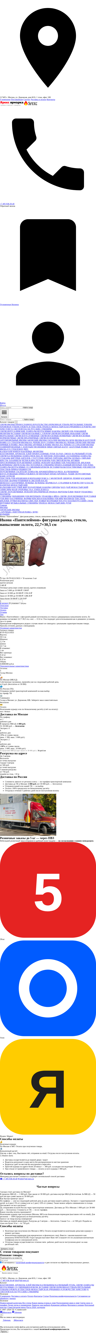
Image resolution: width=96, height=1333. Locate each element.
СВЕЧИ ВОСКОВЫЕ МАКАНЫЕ (66, 433)
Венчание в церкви (76, 1305)
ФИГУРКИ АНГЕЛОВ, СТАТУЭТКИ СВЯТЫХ (31, 458)
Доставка (4, 608)
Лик (2, 614)
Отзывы (3, 612)
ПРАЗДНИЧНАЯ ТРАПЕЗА (45, 492)
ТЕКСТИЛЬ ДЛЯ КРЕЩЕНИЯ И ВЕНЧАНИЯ (20, 478)
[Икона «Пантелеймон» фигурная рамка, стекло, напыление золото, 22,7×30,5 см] (25, 576)
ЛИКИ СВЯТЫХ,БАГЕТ (57, 447)
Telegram (18, 1312)
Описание (4, 606)
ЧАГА (63, 487)
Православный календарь (11, 1303)
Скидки (26, 99)
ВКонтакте (7, 1312)
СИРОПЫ (55, 487)
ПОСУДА (63, 501)
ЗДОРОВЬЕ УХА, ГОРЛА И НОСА (33, 489)
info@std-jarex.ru (22, 1280)
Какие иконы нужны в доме (44, 1303)
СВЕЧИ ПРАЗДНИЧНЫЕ (28, 438)
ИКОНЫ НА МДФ (66, 440)
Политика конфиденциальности (63, 1296)
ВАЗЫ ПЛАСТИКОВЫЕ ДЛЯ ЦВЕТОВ (77, 467)
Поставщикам (17, 99)
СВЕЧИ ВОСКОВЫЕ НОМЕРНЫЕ (55, 436)
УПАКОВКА (87, 492)
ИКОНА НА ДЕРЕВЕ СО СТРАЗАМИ (69, 445)
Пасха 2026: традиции (35, 1307)
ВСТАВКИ (15, 433)
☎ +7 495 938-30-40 (8, 1179)
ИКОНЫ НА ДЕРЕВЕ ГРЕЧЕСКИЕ (71, 442)
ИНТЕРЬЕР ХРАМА (48, 474)
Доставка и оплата (38, 99)
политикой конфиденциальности (30, 1262)
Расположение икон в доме (68, 1303)
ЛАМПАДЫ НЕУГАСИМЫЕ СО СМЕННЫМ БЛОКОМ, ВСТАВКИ (30, 467)
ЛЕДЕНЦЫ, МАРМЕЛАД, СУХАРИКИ (51, 483)
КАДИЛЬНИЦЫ (14, 456)
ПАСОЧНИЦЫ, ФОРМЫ (21, 498)
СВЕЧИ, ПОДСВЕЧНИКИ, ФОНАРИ (16, 492)
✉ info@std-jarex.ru (26, 1179)
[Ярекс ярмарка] (10, 1276)
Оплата (3, 610)
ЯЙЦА (56, 496)
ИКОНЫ (4, 507)
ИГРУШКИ (5, 503)
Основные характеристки (11, 628)
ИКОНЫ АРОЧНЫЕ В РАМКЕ (38, 445)
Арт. (11, 578)
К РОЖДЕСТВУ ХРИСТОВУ (74, 1289)
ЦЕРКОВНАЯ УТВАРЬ (66, 1287)
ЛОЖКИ (42, 501)
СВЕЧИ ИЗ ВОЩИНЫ (49, 438)
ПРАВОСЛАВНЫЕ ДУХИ (43, 454)
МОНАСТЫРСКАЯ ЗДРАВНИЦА (46, 1289)
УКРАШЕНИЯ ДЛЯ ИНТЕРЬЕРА (26, 496)
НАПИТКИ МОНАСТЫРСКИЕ (14, 485)
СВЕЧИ (52, 1287)
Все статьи (27, 1303)
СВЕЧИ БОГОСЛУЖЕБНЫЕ (27, 436)
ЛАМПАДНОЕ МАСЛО (32, 456)
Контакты (51, 99)
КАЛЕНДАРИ (6, 451)
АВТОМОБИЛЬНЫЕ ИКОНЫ (13, 440)
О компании (5, 99)
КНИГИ (16, 451)
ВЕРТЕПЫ (63, 492)
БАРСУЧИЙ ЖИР (19, 487)
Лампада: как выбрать (41, 1305)
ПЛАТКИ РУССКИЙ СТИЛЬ (80, 501)
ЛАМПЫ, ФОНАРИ (41, 463)
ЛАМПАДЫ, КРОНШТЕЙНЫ (40, 472)
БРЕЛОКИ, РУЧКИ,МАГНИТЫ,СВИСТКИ (19, 501)
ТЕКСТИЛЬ (5, 469)
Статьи (46, 1296)
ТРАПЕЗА (42, 503)
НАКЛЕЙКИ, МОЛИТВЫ (31, 451)
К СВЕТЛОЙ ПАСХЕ (38, 481)
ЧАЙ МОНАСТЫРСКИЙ (77, 487)
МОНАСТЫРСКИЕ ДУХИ (59, 503)
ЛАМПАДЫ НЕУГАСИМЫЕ (38, 431)
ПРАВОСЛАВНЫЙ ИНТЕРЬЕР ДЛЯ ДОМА (73, 465)
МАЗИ (15, 489)
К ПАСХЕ (88, 483)
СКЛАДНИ (52, 440)
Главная (3, 505)
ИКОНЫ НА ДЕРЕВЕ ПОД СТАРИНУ (38, 442)
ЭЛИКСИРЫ (5, 489)
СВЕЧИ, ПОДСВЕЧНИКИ (71, 496)
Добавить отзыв (7, 1249)
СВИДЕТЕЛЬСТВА (21, 465)
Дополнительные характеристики (14, 666)
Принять (4, 1332)
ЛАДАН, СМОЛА (63, 454)
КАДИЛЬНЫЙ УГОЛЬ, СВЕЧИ (69, 1285)
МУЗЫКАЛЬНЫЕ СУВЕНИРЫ (24, 503)
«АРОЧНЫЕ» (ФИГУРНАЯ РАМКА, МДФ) (19, 512)
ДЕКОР (77, 492)
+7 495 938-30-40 (7, 204)
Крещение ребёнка (59, 1305)
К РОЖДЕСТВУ (77, 483)
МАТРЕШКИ (52, 501)
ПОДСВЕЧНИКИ (24, 463)
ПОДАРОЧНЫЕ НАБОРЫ (39, 487)
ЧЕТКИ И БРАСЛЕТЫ (31, 460)
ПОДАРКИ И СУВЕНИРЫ (42, 465)
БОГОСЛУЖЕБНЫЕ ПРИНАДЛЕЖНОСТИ (19, 474)
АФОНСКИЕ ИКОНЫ (37, 440)
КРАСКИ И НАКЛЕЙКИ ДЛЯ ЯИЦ (47, 498)
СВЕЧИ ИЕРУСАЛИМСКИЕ (12, 431)
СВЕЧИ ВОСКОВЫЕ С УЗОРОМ (35, 433)
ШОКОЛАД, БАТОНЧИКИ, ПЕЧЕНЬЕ (17, 483)
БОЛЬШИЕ (5, 514)
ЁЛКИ (71, 492)
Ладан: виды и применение (19, 1305)
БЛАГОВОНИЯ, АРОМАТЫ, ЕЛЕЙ (16, 454)
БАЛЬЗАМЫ (5, 487)
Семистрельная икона (16, 1307)
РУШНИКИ (23, 481)
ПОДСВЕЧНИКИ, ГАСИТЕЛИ (13, 472)
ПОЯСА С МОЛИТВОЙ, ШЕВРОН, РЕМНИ (60, 478)
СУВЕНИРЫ (5, 496)
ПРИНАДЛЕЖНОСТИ (21, 469)
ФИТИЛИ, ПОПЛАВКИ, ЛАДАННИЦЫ (62, 456)
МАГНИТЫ (5, 494)
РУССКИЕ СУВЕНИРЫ (28, 1292)
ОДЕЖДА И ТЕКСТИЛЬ (19, 1289)
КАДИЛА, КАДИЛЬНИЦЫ (66, 472)
